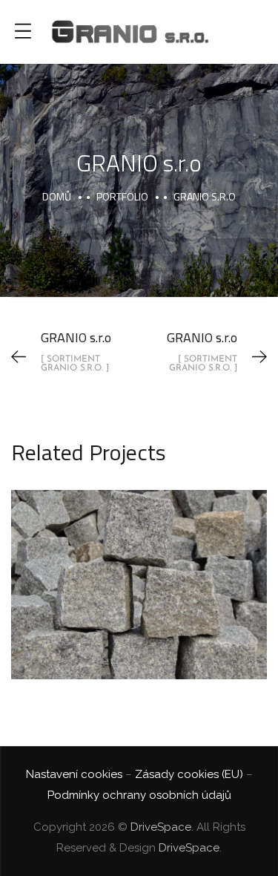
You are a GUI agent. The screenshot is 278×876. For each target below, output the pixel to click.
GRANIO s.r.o (139, 568)
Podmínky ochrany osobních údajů (139, 795)
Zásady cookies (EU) (189, 774)
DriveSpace (160, 827)
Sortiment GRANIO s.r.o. (139, 603)
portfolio (122, 196)
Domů (56, 196)
